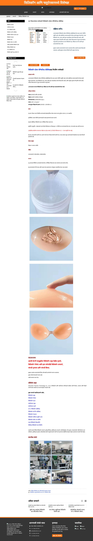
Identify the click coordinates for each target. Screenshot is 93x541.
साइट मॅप (11, 527)
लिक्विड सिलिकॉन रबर (24, 16)
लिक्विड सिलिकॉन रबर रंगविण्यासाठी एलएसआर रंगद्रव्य (41, 490)
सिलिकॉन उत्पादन (10, 24)
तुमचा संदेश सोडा (80, 57)
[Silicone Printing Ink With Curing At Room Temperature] (57, 506)
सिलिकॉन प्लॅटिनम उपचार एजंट (12, 34)
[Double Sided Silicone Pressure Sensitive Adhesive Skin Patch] (37, 506)
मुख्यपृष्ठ (26, 12)
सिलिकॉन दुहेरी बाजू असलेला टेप (13, 52)
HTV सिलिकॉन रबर (11, 49)
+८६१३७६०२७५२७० (35, 533)
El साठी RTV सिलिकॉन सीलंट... (18, 85)
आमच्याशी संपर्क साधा (64, 12)
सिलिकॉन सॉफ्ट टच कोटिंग (12, 42)
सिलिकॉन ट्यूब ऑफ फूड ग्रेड (18, 72)
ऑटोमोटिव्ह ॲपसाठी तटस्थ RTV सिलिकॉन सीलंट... (77, 510)
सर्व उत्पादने (11, 534)
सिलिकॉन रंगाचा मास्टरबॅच (13, 531)
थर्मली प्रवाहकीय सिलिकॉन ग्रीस (13, 44)
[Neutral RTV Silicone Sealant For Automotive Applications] (77, 506)
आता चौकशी (58, 535)
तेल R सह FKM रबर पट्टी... (17, 66)
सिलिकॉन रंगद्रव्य (10, 37)
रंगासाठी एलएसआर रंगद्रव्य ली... (18, 79)
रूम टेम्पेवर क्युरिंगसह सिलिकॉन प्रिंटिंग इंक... (57, 510)
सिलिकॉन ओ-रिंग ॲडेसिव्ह (12, 32)
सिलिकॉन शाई (9, 39)
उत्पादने (34, 12)
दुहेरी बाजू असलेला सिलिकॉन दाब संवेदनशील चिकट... (37, 510)
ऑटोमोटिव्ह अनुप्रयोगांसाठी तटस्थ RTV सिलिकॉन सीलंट (40, 492)
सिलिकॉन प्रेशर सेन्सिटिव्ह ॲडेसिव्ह (39, 70)
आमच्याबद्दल (51, 12)
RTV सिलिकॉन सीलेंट (11, 29)
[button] (16, 61)
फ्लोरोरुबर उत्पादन (10, 27)
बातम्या (42, 12)
